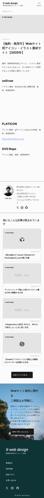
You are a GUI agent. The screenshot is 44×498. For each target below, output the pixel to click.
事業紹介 (9, 463)
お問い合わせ (11, 480)
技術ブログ (7, 11)
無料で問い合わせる (20, 432)
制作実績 (9, 469)
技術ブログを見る (20, 375)
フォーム (20, 200)
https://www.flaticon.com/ (13, 139)
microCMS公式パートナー (26, 193)
